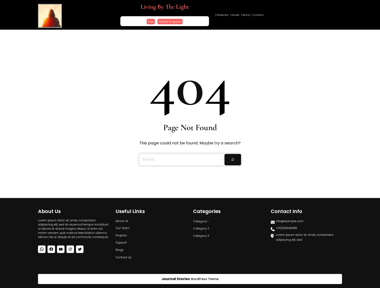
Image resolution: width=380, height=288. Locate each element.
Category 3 (201, 236)
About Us (122, 221)
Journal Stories (176, 278)
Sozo (151, 22)
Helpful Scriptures (170, 22)
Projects (121, 235)
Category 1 (200, 221)
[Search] (232, 159)
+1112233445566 (286, 228)
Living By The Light (165, 6)
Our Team (123, 228)
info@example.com (289, 221)
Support (121, 242)
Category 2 (201, 228)
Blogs (120, 250)
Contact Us (123, 257)
